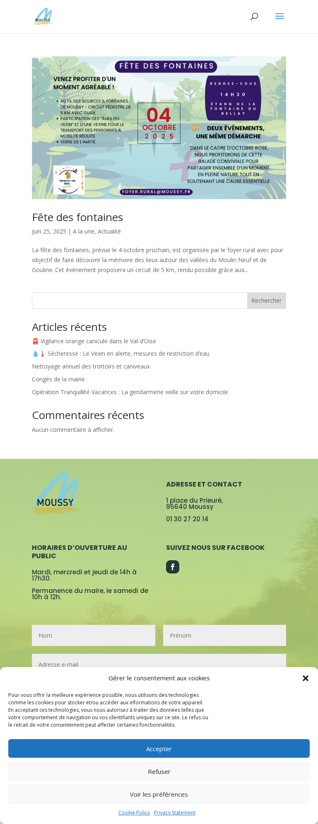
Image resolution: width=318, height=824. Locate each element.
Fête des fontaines (77, 217)
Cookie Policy (134, 812)
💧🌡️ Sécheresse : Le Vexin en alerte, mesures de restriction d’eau (121, 353)
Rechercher (266, 300)
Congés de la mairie (58, 379)
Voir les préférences (159, 794)
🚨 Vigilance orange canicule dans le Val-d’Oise (94, 341)
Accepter (159, 748)
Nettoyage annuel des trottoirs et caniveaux (91, 366)
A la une (83, 231)
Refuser (159, 771)
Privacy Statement (174, 812)
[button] (305, 678)
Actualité (109, 231)
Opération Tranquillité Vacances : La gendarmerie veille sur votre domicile (130, 392)
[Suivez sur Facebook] (172, 566)
